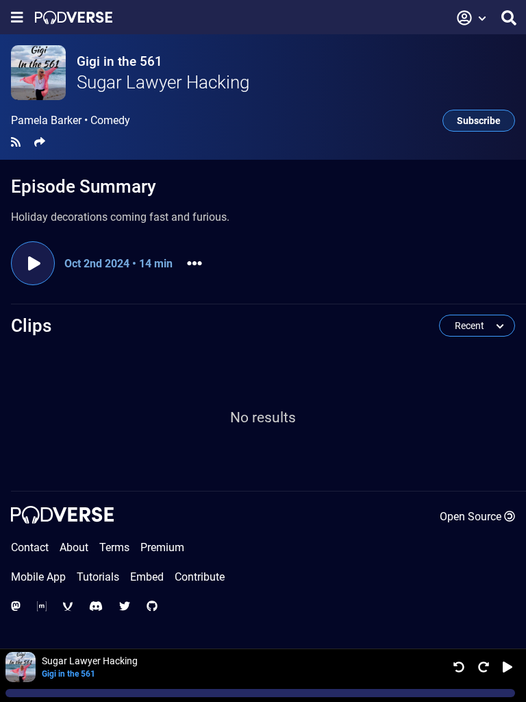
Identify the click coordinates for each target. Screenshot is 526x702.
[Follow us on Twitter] (124, 606)
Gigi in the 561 (119, 61)
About (74, 547)
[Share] (39, 142)
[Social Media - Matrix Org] (42, 606)
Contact (30, 547)
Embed (147, 576)
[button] (471, 18)
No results (263, 417)
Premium (162, 547)
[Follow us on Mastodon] (16, 606)
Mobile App (38, 576)
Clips (31, 325)
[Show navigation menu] (17, 17)
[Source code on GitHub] (152, 606)
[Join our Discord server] (96, 606)
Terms (114, 547)
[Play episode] (33, 263)
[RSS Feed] (16, 142)
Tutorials (98, 576)
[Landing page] (73, 17)
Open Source (470, 516)
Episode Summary (83, 186)
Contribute (200, 576)
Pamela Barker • (70, 120)
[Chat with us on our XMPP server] (68, 606)
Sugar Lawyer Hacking (163, 82)
